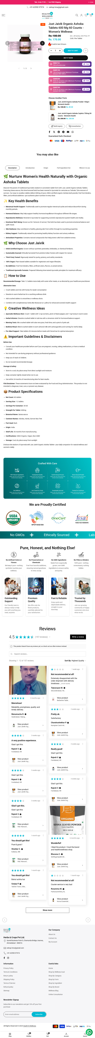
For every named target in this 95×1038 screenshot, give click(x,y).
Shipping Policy (8, 979)
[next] (42, 43)
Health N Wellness (29, 1026)
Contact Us (53, 938)
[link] (53, 105)
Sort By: (68, 661)
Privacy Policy (8, 968)
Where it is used (85, 168)
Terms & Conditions (10, 972)
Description (12, 168)
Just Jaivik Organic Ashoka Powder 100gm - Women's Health (74, 103)
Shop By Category (55, 976)
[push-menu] (3, 15)
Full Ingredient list (63, 168)
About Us (52, 934)
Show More (65, 683)
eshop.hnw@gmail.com (58, 7)
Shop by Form (54, 979)
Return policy (8, 976)
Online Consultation (56, 994)
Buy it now (68, 58)
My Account (53, 942)
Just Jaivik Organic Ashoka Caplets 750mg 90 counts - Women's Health (74, 114)
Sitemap (6, 991)
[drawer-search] (77, 15)
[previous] (7, 43)
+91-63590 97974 (37, 7)
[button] (85, 50)
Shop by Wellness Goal (57, 972)
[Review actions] (43, 698)
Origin (46, 168)
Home (51, 968)
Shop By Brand (54, 987)
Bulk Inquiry (58, 126)
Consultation (76, 126)
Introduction (30, 168)
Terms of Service (9, 983)
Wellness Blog (53, 991)
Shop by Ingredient (55, 983)
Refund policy (8, 987)
